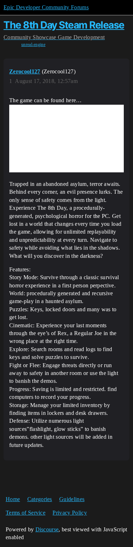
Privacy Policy (69, 513)
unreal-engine (33, 44)
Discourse (47, 529)
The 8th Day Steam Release (64, 25)
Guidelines (71, 499)
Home (13, 499)
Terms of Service (25, 513)
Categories (39, 499)
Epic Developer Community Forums (46, 7)
